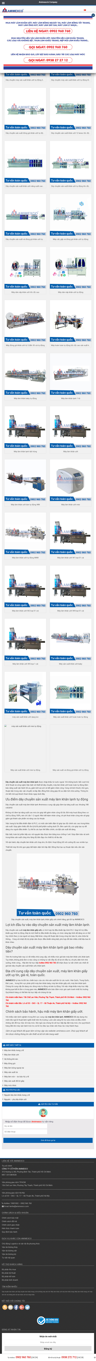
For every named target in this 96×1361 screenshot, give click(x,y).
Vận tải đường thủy (10, 1247)
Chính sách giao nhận (11, 1225)
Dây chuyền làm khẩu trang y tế (27, 1292)
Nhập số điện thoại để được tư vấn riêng (29, 1121)
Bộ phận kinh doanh (10, 1280)
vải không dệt (11, 1295)
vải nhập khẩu (30, 1295)
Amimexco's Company (48, 2)
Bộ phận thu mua (9, 1269)
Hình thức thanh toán (10, 1228)
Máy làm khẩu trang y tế (82, 1292)
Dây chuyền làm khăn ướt (9, 1292)
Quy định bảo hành (9, 1232)
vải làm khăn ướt (20, 1295)
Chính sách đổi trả (9, 1221)
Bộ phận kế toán (8, 1276)
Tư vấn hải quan (8, 1258)
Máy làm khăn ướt (56, 1292)
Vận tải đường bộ (9, 1254)
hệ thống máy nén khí (43, 1292)
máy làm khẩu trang (68, 1292)
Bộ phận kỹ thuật (9, 1273)
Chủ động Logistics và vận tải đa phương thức (21, 1244)
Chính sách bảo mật (10, 1218)
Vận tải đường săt (9, 1251)
